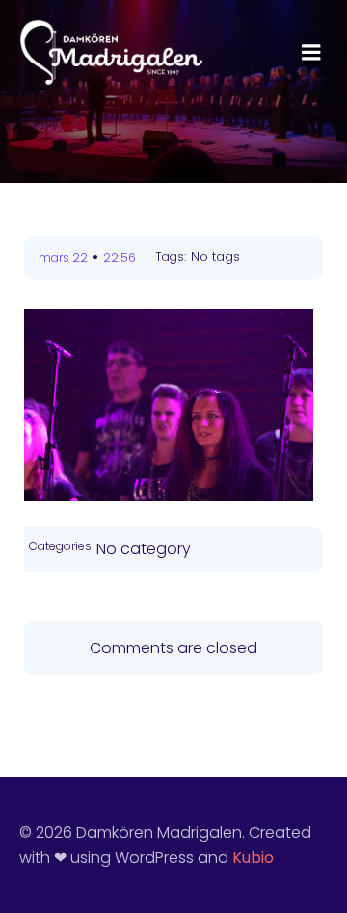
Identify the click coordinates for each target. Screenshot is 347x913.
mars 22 (63, 257)
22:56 (119, 257)
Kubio (253, 858)
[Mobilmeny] (311, 53)
